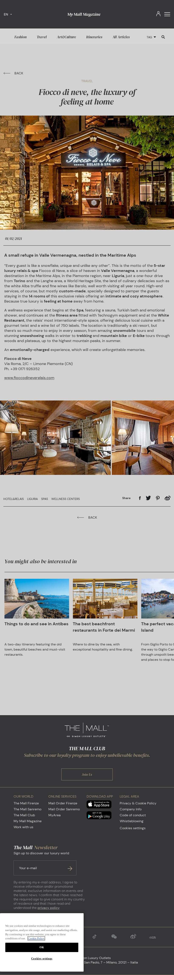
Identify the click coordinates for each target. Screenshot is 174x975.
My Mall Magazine (83, 14)
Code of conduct (133, 815)
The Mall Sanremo (27, 809)
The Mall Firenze (26, 803)
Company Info (131, 809)
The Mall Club (24, 815)
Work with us (23, 827)
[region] (42, 942)
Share (126, 498)
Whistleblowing (131, 821)
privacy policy (49, 908)
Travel (42, 37)
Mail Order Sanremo (64, 809)
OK (41, 947)
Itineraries (94, 37)
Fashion (20, 37)
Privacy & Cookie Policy (138, 803)
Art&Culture (66, 37)
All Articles (121, 37)
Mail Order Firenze (62, 803)
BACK (18, 73)
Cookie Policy (36, 938)
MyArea (54, 815)
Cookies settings (133, 828)
